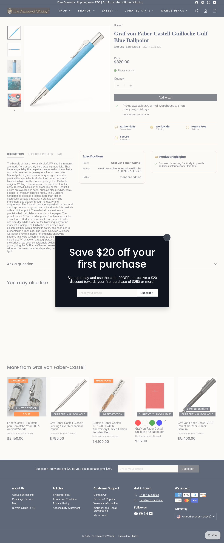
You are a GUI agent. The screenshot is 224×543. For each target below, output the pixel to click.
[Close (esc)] (167, 237)
